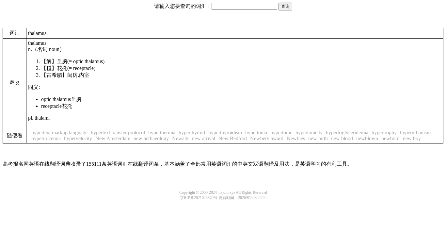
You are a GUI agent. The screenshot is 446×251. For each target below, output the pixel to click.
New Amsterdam (112, 138)
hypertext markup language (59, 132)
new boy (412, 138)
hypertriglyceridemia (347, 132)
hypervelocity (78, 138)
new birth (318, 138)
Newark (180, 138)
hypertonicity (309, 132)
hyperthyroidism (225, 132)
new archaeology (151, 138)
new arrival (203, 138)
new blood (342, 138)
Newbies (296, 138)
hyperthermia (161, 132)
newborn (390, 138)
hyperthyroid (192, 132)
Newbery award (266, 138)
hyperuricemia (46, 138)
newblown (367, 138)
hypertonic (281, 132)
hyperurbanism (415, 132)
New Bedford (232, 138)
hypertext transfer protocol (118, 132)
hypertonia (256, 132)
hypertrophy (384, 132)
